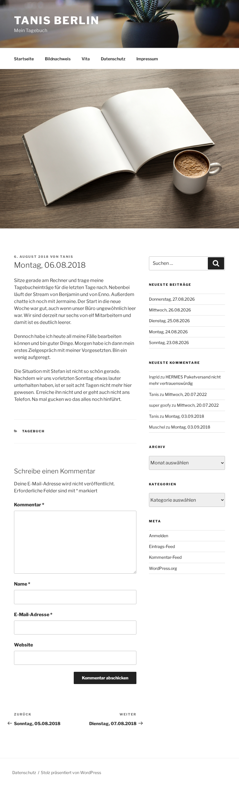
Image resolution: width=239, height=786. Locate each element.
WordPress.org (163, 568)
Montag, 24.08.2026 (168, 331)
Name (22, 584)
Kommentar (29, 504)
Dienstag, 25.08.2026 (169, 320)
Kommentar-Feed (165, 557)
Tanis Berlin (56, 20)
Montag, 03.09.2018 (184, 416)
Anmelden (158, 535)
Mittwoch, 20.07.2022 (186, 394)
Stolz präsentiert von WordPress (71, 772)
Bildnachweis (58, 58)
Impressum (147, 58)
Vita (86, 58)
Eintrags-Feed (162, 546)
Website (23, 645)
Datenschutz (113, 58)
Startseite (24, 58)
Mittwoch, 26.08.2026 (170, 309)
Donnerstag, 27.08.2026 (172, 299)
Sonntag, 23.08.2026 (169, 342)
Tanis (66, 257)
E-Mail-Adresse (33, 614)
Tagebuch (33, 431)
